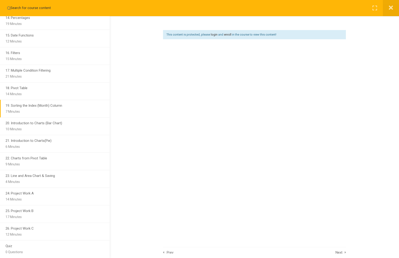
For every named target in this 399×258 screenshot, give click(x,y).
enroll (227, 34)
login (214, 34)
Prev (170, 252)
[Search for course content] (8, 8)
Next (339, 252)
